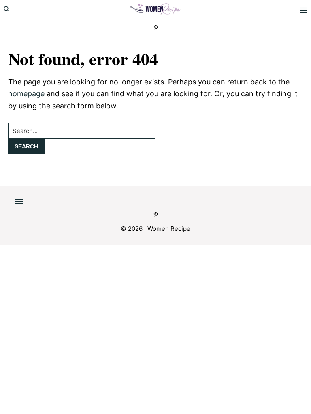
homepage (26, 93)
